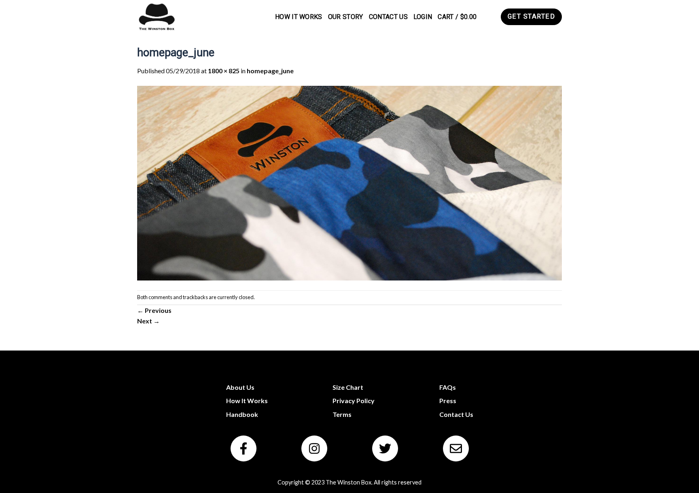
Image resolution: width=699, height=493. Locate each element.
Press (447, 400)
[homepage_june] (349, 182)
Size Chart (348, 387)
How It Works (298, 17)
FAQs (447, 387)
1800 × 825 (223, 70)
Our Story (345, 17)
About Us (240, 387)
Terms (342, 414)
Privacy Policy (354, 400)
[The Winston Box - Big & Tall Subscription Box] (156, 17)
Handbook (242, 414)
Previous (154, 310)
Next (148, 321)
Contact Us (388, 17)
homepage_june (270, 70)
